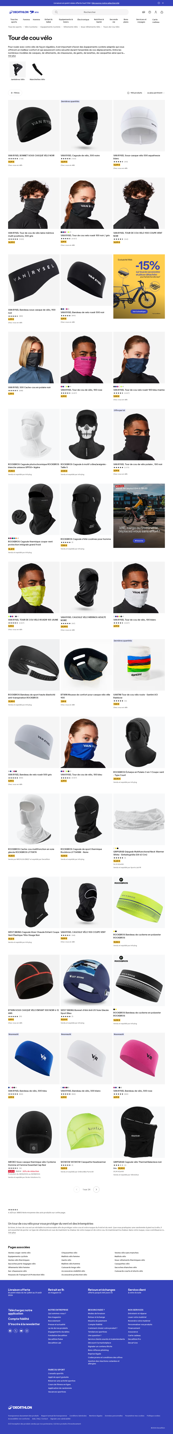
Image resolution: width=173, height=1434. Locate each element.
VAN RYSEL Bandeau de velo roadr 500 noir (82, 312)
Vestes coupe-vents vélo (19, 1253)
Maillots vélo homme (70, 1264)
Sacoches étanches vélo (126, 1267)
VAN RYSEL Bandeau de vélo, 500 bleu (27, 1091)
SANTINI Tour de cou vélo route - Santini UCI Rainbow (135, 696)
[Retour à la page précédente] (77, 1189)
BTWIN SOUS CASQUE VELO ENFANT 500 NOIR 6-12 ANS (33, 1011)
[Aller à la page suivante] (96, 1189)
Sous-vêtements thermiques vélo (130, 1260)
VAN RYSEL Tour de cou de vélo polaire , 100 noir (137, 464)
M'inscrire (139, 541)
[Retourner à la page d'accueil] (24, 12)
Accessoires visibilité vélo (73, 1271)
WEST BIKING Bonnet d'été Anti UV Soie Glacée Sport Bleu (85, 1011)
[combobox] (156, 93)
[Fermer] (163, 3)
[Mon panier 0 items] (162, 12)
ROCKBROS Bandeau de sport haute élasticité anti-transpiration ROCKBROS (31, 696)
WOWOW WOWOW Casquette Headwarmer (83, 1162)
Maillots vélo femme (70, 1256)
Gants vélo (66, 1260)
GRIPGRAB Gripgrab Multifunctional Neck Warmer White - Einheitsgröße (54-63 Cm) (138, 853)
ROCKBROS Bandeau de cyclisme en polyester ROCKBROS (137, 936)
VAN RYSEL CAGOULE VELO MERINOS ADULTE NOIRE (83, 619)
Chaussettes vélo (69, 1253)
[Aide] (150, 12)
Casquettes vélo (122, 1264)
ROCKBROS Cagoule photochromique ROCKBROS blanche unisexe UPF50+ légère (33, 466)
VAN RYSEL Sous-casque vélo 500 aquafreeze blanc (136, 157)
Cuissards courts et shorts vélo (129, 1271)
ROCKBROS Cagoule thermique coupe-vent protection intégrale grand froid (30, 543)
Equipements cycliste (18, 1256)
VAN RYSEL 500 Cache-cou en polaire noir (29, 387)
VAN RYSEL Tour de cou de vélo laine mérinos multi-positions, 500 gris (31, 234)
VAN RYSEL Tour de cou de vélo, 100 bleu (81, 774)
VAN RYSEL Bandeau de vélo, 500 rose (132, 1091)
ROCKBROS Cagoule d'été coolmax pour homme (86, 539)
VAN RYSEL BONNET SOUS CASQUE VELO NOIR (31, 155)
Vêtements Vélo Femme (19, 1267)
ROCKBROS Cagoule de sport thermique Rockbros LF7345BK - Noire (81, 850)
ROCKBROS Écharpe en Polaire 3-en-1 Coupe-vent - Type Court (138, 773)
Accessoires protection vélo (74, 1275)
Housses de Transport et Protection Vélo (26, 1275)
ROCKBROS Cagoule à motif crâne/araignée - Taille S (84, 466)
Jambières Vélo (18, 79)
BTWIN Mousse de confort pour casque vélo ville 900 (85, 696)
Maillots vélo (120, 1256)
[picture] (34, 125)
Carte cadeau (155, 20)
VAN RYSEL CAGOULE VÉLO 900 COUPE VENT (83, 932)
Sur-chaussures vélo (17, 1271)
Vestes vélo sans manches (127, 1253)
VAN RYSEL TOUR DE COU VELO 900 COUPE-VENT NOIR (137, 234)
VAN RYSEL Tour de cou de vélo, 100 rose (81, 390)
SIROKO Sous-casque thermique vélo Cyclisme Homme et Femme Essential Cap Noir (32, 1163)
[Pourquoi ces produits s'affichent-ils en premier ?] (128, 93)
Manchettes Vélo (37, 79)
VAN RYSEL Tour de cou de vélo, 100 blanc (134, 619)
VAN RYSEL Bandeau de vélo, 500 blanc (81, 1091)
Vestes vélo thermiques (19, 1260)
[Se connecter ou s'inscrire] (156, 12)
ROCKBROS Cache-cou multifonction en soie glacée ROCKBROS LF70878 (31, 850)
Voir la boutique (139, 311)
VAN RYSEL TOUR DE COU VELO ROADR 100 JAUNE (33, 619)
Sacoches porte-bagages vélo (22, 1264)
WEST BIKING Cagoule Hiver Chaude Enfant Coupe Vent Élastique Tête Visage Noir (33, 933)
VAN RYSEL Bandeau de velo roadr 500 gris (30, 774)
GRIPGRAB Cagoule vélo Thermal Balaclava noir (137, 1162)
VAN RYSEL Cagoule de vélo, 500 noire (80, 155)
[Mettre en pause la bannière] (159, 3)
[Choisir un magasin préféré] (144, 12)
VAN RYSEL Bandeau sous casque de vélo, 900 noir (31, 311)
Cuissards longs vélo (70, 1267)
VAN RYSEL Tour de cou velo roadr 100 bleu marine (139, 390)
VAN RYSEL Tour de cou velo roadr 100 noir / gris (85, 235)
